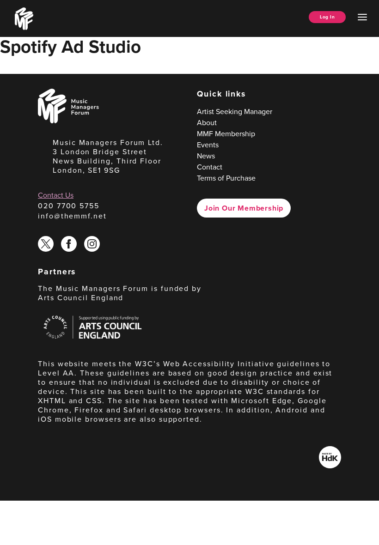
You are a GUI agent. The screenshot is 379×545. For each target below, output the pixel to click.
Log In (327, 16)
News (206, 156)
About (207, 122)
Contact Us (55, 195)
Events (208, 144)
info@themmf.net (72, 216)
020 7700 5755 (68, 205)
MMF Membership (226, 133)
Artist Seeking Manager (234, 111)
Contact (209, 167)
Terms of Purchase (226, 178)
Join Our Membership (243, 208)
